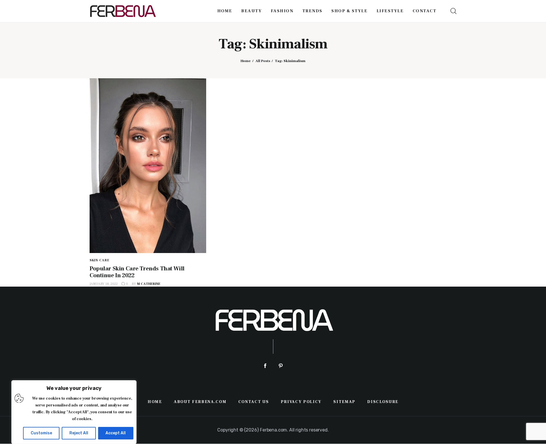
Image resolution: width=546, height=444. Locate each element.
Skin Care (99, 260)
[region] (73, 412)
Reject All (78, 433)
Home (246, 61)
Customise (41, 433)
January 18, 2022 (104, 284)
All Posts (262, 61)
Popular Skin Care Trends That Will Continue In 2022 (137, 272)
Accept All (116, 433)
